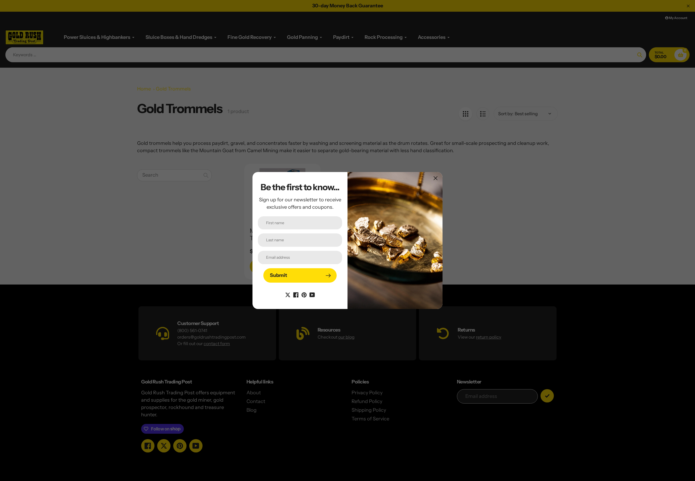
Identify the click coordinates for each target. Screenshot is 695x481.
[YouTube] (312, 294)
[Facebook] (296, 294)
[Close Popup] (435, 178)
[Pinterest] (304, 294)
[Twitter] (287, 294)
